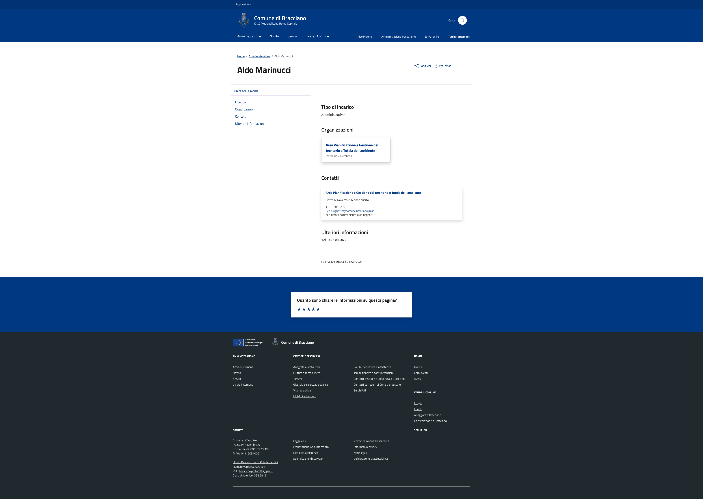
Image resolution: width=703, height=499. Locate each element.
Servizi (292, 36)
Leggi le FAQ (300, 441)
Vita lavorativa (302, 390)
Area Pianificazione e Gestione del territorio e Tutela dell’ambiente (352, 147)
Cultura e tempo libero (306, 373)
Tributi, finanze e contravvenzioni (373, 373)
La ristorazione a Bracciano (430, 421)
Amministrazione (249, 36)
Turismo (297, 378)
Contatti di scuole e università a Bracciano (379, 378)
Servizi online (432, 36)
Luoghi (418, 403)
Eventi (418, 409)
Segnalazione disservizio (308, 458)
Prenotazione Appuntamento (311, 447)
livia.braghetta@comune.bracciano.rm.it (350, 211)
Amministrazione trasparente (371, 441)
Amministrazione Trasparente (398, 36)
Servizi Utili (360, 390)
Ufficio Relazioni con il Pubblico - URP (255, 462)
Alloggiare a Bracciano (427, 415)
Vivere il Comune (317, 36)
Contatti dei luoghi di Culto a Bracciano (377, 384)
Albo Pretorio (365, 36)
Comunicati (421, 373)
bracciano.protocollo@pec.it (256, 471)
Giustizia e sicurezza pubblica (310, 384)
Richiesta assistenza (305, 452)
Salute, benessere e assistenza (372, 367)
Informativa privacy (365, 447)
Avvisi (417, 378)
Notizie (418, 367)
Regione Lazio (243, 4)
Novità (274, 36)
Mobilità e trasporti (304, 396)
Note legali (360, 452)
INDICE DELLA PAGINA (246, 91)
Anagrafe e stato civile (307, 367)
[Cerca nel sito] (462, 20)
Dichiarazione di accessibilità (371, 458)
